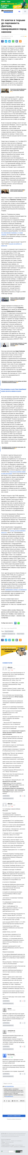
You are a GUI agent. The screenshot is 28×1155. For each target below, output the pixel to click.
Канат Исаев (20, 633)
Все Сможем (11, 1054)
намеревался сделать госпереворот (16, 589)
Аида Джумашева (6, 38)
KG (19, 11)
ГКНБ (3, 636)
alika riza (10, 667)
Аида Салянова (9, 631)
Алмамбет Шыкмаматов (8, 633)
